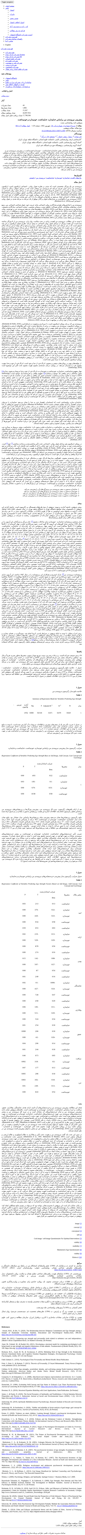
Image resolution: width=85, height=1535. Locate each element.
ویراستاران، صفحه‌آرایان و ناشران (17, 87)
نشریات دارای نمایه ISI (13, 57)
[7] (81, 1246)
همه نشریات (9, 52)
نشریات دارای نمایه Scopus (15, 55)
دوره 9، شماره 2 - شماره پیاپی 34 (63, 126)
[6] (81, 1242)
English (8, 45)
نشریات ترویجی (11, 65)
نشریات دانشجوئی (11, 67)
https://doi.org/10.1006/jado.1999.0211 (36, 1467)
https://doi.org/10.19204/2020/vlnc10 (51, 1415)
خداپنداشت (50, 178)
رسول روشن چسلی (64, 137)
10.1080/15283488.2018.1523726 (24, 1423)
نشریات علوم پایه (11, 61)
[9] (81, 1253)
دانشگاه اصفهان (11, 78)
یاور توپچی (78, 137)
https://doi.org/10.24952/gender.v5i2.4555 (16, 1438)
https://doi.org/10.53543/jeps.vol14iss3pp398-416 (19, 1335)
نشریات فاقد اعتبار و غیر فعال (16, 69)
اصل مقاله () (22, 126)
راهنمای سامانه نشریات (14, 39)
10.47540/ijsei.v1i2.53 (19, 1398)
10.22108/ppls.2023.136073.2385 (53, 131)
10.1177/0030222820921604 (22, 1500)
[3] (81, 1231)
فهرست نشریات (11, 37)
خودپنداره (58, 178)
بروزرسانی (5, 96)
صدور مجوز (14, 18)
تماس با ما (9, 41)
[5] (81, 1238)
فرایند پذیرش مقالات (17, 31)
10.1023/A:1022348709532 (28, 1462)
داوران (12, 14)
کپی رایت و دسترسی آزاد (19, 26)
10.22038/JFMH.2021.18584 (26, 1348)
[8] (81, 1250)
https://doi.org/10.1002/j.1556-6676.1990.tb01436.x (59, 1387)
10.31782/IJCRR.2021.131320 (22, 1431)
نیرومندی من (40, 178)
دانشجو (32, 178)
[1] (3, 371)
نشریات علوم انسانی (12, 59)
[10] (32, 640)
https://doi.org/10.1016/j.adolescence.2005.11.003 (19, 1454)
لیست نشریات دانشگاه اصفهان (21, 35)
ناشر (7, 8)
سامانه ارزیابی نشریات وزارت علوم (18, 82)
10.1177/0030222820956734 (67, 1506)
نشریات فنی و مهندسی (13, 63)
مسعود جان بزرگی (48, 137)
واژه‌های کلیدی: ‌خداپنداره (72, 178)
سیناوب (22, 1533)
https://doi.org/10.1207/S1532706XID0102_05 (21, 1446)
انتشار (12, 10)
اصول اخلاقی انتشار (17, 22)
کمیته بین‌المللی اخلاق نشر (14, 84)
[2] (44, 373)
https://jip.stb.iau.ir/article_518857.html (68, 1270)
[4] (81, 1235)
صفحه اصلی (9, 6)
